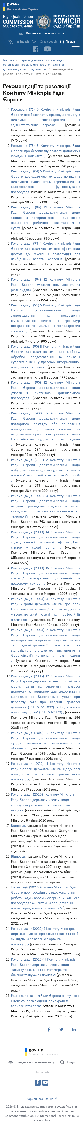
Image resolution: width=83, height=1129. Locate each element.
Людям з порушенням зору (45, 33)
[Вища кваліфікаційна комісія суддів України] (41, 21)
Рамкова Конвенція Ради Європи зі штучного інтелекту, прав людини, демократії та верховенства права (45, 1001)
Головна (8, 60)
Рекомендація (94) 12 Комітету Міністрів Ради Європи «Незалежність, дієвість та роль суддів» (45, 285)
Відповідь (18, 826)
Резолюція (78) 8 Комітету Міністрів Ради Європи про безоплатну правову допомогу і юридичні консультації (45, 151)
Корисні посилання (40, 1099)
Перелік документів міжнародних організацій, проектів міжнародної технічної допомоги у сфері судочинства (34, 65)
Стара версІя (48, 41)
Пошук (70, 41)
